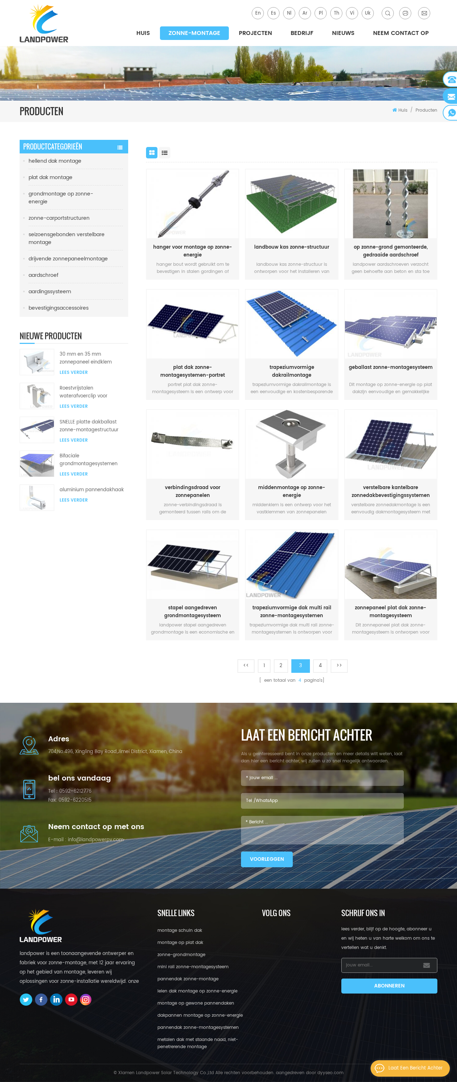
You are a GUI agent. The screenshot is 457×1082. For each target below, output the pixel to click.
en (258, 13)
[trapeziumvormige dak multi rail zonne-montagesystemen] (291, 564)
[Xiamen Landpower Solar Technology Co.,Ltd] (45, 23)
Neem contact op (401, 33)
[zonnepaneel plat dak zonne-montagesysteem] (391, 564)
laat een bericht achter (415, 1068)
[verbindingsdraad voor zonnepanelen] (192, 444)
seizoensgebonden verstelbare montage (67, 238)
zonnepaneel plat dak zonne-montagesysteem (390, 612)
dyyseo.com (330, 1073)
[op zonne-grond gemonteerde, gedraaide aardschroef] (391, 203)
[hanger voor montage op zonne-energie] (192, 203)
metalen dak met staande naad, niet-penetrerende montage (197, 1043)
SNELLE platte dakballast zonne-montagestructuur (89, 426)
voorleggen (267, 859)
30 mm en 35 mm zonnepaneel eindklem (86, 358)
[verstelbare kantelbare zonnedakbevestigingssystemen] (391, 444)
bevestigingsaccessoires (59, 308)
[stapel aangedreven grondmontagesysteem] (192, 564)
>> (339, 666)
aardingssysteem (50, 292)
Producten (426, 110)
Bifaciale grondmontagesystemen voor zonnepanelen (88, 460)
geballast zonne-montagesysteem (391, 367)
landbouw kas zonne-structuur (291, 247)
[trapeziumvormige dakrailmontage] (291, 324)
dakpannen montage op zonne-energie (200, 1015)
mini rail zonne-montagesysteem (192, 967)
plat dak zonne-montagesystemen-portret (192, 371)
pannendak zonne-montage (188, 979)
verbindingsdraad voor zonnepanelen (192, 491)
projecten (255, 33)
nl (289, 13)
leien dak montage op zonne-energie (197, 991)
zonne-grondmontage (181, 954)
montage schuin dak (179, 930)
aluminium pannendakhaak (92, 490)
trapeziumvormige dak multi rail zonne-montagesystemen (291, 612)
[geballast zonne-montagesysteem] (391, 324)
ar (304, 13)
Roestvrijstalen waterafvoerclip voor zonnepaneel (83, 392)
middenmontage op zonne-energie (291, 491)
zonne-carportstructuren (59, 218)
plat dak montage (50, 177)
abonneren (389, 986)
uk (368, 13)
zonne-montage (194, 33)
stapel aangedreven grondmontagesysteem (192, 612)
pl (321, 13)
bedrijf (302, 33)
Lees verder (74, 372)
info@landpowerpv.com (96, 840)
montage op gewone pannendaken (195, 1003)
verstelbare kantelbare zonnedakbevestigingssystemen (391, 491)
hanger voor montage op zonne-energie (192, 251)
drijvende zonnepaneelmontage (68, 259)
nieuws (343, 33)
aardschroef (44, 275)
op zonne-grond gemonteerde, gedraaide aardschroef (391, 251)
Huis (143, 33)
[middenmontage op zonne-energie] (291, 444)
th (336, 13)
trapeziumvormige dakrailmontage (292, 371)
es (273, 13)
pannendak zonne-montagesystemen (198, 1027)
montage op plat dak (180, 942)
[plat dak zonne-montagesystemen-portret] (192, 324)
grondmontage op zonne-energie (61, 198)
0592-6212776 (75, 791)
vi (352, 13)
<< (246, 666)
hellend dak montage (55, 161)
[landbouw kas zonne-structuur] (291, 203)
